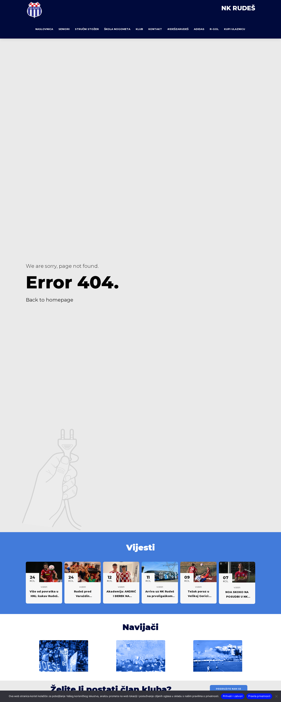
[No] (276, 696)
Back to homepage (49, 300)
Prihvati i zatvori (233, 696)
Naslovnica (44, 29)
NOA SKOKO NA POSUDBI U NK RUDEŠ (237, 596)
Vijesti (44, 587)
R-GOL (214, 29)
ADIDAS (199, 29)
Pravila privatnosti (259, 696)
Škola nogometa (117, 29)
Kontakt (155, 29)
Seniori (64, 29)
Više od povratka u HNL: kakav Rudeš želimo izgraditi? (44, 596)
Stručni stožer (87, 29)
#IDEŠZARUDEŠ (177, 29)
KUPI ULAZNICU (234, 29)
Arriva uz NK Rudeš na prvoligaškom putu (159, 596)
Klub (139, 29)
